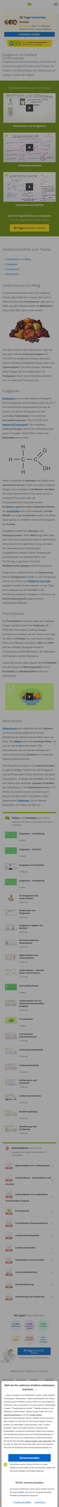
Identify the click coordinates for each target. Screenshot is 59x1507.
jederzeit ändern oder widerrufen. (38, 1441)
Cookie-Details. (35, 1415)
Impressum (40, 1502)
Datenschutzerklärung (13, 1415)
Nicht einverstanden (29, 1482)
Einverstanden (29, 1458)
